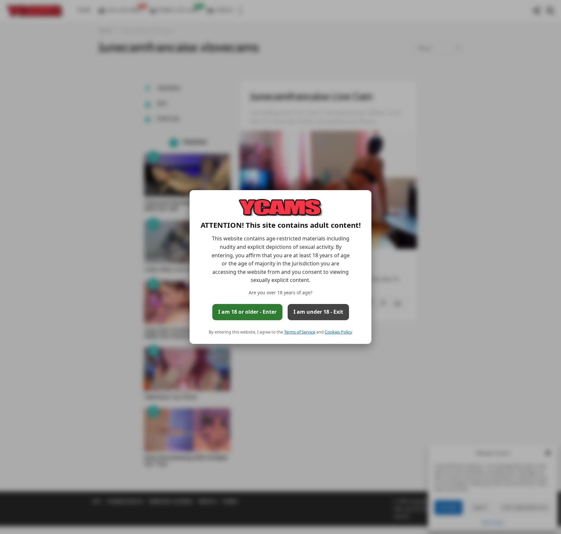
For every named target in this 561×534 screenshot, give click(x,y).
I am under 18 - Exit (318, 311)
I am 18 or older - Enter (247, 311)
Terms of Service (299, 332)
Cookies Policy (338, 332)
